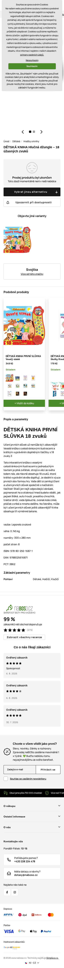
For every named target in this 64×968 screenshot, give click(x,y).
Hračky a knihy (31, 141)
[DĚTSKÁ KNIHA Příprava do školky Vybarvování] (33, 378)
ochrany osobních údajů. (32, 54)
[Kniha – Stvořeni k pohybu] (54, 394)
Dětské (16, 141)
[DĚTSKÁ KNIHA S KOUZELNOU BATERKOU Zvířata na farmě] (17, 394)
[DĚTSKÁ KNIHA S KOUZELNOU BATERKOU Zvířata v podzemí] (25, 394)
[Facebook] (7, 892)
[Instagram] (14, 892)
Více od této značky (32, 274)
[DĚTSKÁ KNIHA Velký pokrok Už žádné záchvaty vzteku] (33, 386)
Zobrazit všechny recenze (24, 637)
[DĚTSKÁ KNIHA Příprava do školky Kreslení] (25, 378)
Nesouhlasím (32, 60)
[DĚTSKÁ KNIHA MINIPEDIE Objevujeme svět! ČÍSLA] (54, 386)
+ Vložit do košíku (24, 403)
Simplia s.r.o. (52, 957)
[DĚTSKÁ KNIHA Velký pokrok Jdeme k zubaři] (17, 386)
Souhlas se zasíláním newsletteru (28, 778)
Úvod (6, 141)
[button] (22, 132)
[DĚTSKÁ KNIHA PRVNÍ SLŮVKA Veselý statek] (10, 378)
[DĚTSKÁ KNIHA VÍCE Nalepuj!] (10, 394)
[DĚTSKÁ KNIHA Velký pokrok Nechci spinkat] (25, 386)
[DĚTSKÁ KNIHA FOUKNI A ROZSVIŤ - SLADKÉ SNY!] (17, 378)
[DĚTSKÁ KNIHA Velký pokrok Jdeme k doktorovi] (10, 386)
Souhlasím (32, 66)
